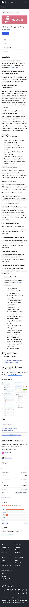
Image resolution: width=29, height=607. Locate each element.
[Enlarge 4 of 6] (25, 384)
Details (5, 40)
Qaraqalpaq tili (9, 586)
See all (25, 523)
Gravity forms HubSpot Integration (11, 435)
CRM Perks (6, 29)
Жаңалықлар (5, 547)
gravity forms (19, 492)
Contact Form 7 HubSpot (11, 362)
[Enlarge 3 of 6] (12, 408)
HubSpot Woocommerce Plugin (13, 360)
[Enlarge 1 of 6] (12, 384)
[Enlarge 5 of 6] (25, 396)
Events (17, 560)
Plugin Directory (6, 7)
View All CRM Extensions (15, 375)
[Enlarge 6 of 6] (25, 404)
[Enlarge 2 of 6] (12, 395)
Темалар (17, 547)
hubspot (25, 492)
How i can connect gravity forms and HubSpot (9, 429)
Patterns (17, 552)
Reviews (5, 44)
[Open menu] (26, 2)
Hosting (4, 550)
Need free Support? (7, 424)
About (3, 544)
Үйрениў (4, 557)
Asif (6, 463)
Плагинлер (18, 550)
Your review (5, 523)
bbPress (5, 576)
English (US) (24, 489)
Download (5, 34)
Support (5, 52)
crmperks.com (14, 67)
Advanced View (6, 497)
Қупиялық (4, 552)
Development (7, 48)
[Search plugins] (17, 12)
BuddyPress (6, 579)
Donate (18, 563)
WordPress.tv (6, 565)
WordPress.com (7, 570)
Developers (5, 563)
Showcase (18, 544)
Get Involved (19, 557)
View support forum (7, 535)
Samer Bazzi (8, 458)
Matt (4, 573)
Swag (17, 565)
